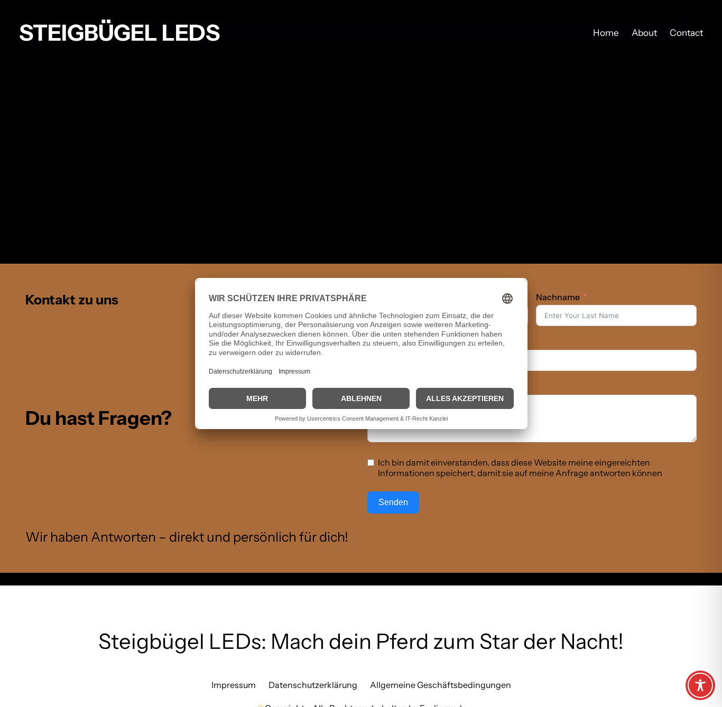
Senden (393, 502)
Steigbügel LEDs (119, 32)
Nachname (558, 297)
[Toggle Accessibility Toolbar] (700, 685)
